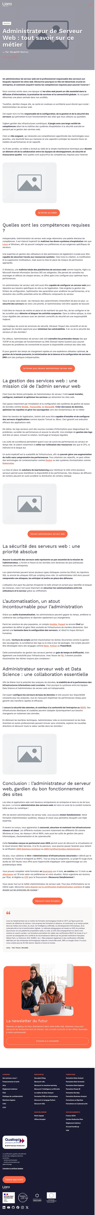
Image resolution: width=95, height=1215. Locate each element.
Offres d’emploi (40, 1119)
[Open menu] (90, 5)
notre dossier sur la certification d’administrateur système (53, 887)
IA (63, 655)
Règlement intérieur (10, 1089)
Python (53, 646)
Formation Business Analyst (76, 1096)
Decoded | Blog (40, 1078)
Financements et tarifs (11, 1082)
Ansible (53, 624)
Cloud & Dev (6, 23)
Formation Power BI (73, 1089)
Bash (46, 646)
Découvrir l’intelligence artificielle (47, 1089)
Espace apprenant (14, 1179)
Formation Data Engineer (75, 1085)
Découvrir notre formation (47, 901)
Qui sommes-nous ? (10, 1078)
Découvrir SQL (39, 1104)
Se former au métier (47, 213)
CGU (4, 1104)
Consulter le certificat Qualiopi (13, 1168)
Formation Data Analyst (74, 1078)
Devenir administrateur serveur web (47, 534)
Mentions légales (9, 1100)
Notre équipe (39, 1116)
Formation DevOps (73, 1093)
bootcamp (48, 871)
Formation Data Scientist (75, 1082)
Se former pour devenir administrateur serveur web (47, 368)
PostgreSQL (35, 407)
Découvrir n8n (39, 1082)
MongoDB (49, 407)
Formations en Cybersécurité (76, 1104)
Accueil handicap (72, 1127)
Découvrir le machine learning (45, 1085)
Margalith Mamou (19, 52)
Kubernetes (8, 463)
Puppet (61, 624)
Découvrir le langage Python (44, 1100)
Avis (4, 1085)
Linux (5, 244)
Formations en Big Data (74, 1100)
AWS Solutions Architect (28, 849)
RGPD (83, 707)
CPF (26, 877)
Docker (49, 460)
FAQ (4, 1093)
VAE (67, 1130)
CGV (4, 1107)
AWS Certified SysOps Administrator (62, 849)
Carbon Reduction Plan (74, 1119)
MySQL (25, 407)
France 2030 (71, 1116)
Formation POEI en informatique (46, 1096)
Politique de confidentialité (13, 1096)
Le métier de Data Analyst (43, 1093)
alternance (8, 874)
